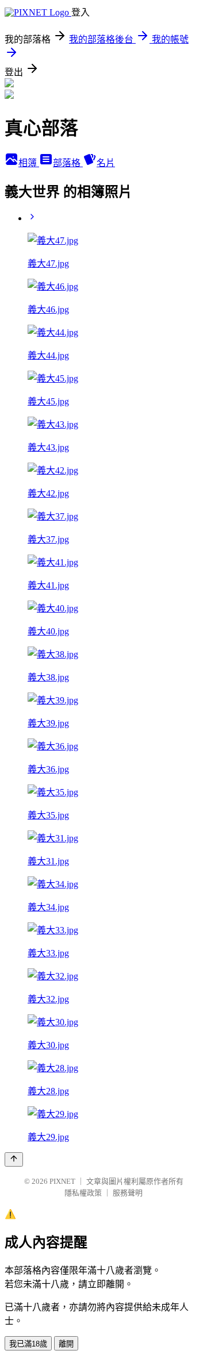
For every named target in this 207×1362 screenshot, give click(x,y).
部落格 (68, 163)
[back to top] (14, 1159)
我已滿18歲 (28, 1344)
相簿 (28, 163)
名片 (106, 163)
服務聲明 (128, 1192)
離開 (66, 1344)
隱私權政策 (83, 1192)
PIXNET (62, 1181)
